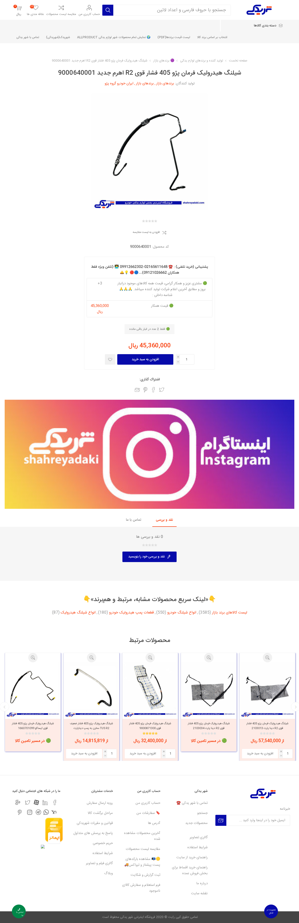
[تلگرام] (38, 812)
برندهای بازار (165, 83)
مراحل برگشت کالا (100, 813)
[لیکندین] (45, 802)
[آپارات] (36, 802)
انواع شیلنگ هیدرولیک (78, 613)
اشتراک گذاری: (149, 379)
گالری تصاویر (199, 837)
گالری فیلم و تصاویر (99, 863)
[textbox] (172, 10)
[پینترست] (20, 812)
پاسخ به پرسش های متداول (93, 833)
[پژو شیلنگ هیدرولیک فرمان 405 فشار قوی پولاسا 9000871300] (208, 690)
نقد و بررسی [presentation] (164, 520)
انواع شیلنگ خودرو (181, 613)
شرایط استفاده (197, 847)
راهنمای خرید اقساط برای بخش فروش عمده (190, 870)
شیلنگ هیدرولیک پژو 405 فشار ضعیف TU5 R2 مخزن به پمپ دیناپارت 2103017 (150, 728)
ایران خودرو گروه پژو (119, 83)
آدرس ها (154, 823)
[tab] (164, 520)
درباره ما (202, 883)
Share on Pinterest (145, 389)
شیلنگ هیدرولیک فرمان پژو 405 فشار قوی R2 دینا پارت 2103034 (267, 726)
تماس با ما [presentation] (133, 520)
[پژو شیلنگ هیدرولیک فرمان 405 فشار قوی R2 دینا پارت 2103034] (267, 690)
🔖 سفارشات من (148, 813)
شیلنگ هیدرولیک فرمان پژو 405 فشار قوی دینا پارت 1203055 (33, 726)
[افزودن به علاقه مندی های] (110, 359)
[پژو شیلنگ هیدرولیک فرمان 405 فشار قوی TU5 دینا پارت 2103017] (150, 690)
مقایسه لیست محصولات (61, 14)
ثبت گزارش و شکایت (145, 875)
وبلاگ (108, 873)
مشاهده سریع (267, 657)
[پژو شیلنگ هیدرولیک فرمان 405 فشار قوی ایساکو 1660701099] (91, 690)
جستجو (202, 813)
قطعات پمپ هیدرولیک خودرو (131, 613)
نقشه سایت (199, 893)
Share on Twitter (161, 389)
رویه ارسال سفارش (100, 803)
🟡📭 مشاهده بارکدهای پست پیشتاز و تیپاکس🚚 (142, 862)
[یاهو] (54, 812)
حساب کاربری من (89, 14)
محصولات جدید (196, 823)
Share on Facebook (153, 389)
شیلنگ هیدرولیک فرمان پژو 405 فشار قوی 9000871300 (209, 726)
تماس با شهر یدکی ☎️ (192, 803)
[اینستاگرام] (29, 812)
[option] (267, 702)
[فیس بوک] (55, 802)
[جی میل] (17, 802)
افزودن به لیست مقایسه (146, 232)
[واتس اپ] (46, 812)
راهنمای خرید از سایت (192, 857)
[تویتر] (27, 802)
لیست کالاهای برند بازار (229, 613)
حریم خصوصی (103, 843)
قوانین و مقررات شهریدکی (95, 823)
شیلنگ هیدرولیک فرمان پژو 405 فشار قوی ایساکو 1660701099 (92, 726)
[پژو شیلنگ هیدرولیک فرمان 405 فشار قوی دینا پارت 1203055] (33, 690)
